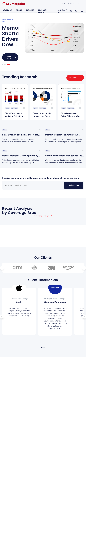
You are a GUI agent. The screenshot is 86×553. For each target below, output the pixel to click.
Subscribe (73, 185)
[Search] (76, 11)
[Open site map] (82, 11)
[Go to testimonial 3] (44, 347)
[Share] (70, 11)
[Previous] (2, 268)
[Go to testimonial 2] (43, 347)
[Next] (84, 268)
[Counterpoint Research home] (14, 3)
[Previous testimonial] (2, 317)
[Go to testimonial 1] (41, 347)
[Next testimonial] (84, 317)
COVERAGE (7, 10)
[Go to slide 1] (2, 64)
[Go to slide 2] (4, 64)
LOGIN (63, 3)
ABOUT (19, 10)
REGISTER (71, 3)
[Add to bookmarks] (24, 108)
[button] (79, 4)
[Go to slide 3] (5, 64)
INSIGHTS (30, 10)
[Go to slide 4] (8, 64)
